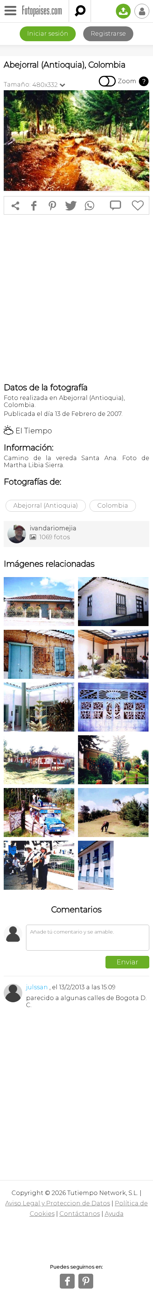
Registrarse (108, 33)
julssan (37, 987)
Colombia (112, 505)
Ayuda (114, 1213)
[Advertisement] (76, 298)
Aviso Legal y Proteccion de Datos (57, 1203)
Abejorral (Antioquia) (45, 505)
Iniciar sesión (47, 33)
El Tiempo (28, 430)
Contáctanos (79, 1213)
